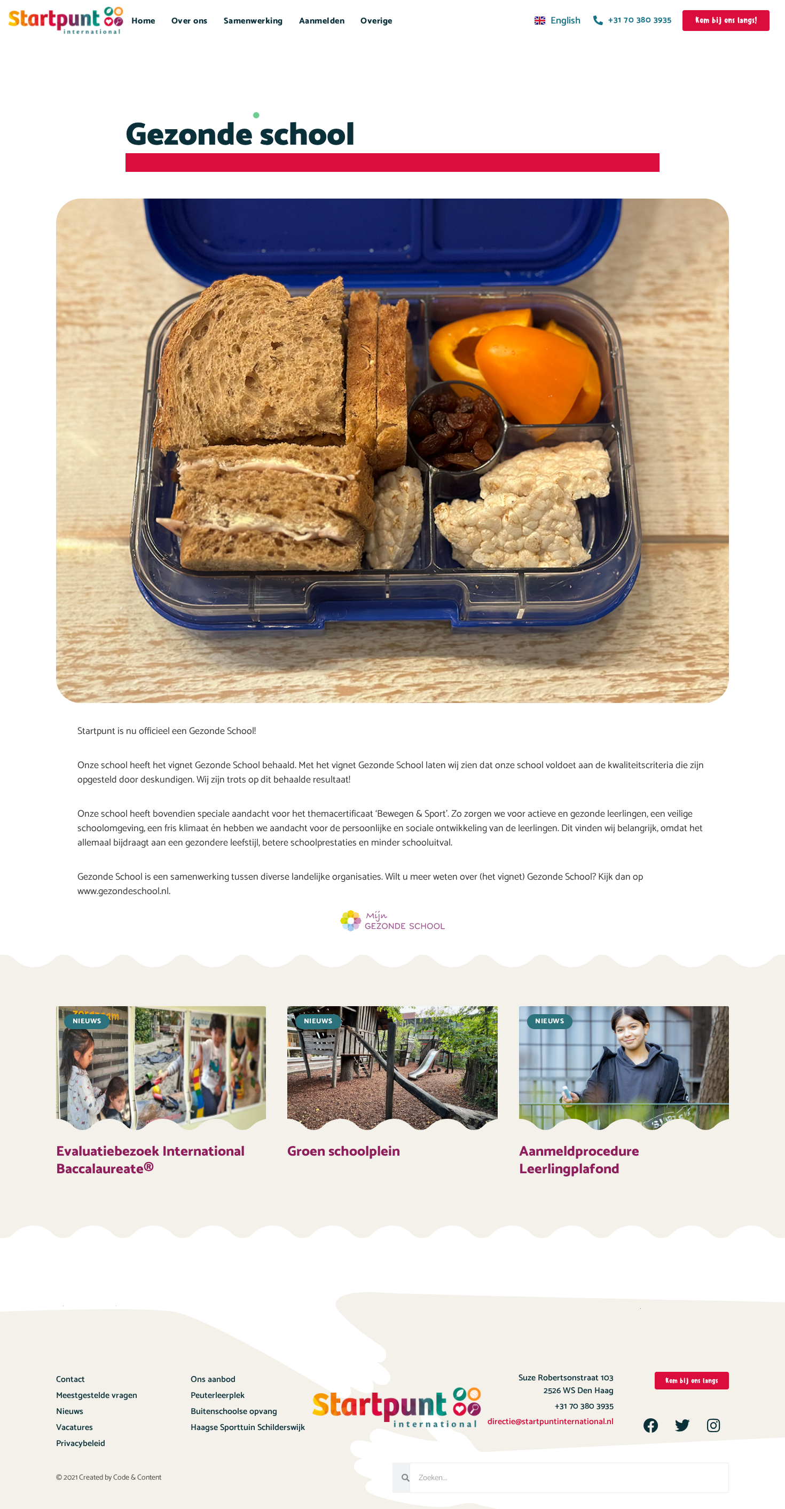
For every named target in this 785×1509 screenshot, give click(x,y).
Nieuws (69, 1411)
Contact (70, 1379)
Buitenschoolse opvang (234, 1411)
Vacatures (74, 1427)
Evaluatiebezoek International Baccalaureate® (150, 1160)
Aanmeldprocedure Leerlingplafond (579, 1160)
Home (143, 21)
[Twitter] (682, 1426)
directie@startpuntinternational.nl (551, 1422)
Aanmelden (322, 21)
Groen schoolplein (343, 1151)
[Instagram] (714, 1426)
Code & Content (137, 1478)
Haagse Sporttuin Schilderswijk (248, 1427)
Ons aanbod (213, 1379)
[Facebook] (651, 1426)
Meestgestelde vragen (96, 1395)
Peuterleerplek (218, 1395)
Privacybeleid (80, 1443)
